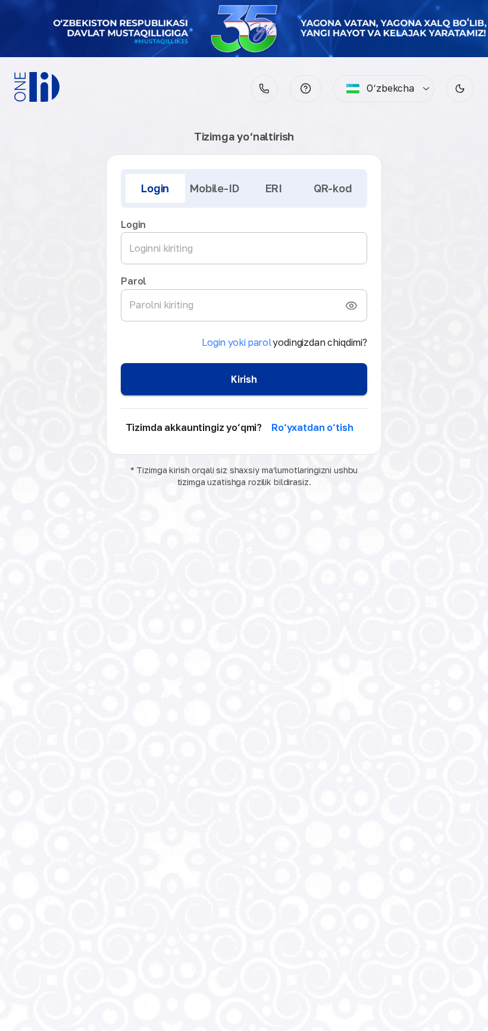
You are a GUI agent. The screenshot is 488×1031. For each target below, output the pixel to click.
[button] (305, 88)
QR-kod (333, 188)
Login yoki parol (236, 342)
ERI (273, 188)
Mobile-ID (214, 188)
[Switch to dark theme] (460, 88)
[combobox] (380, 88)
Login (155, 188)
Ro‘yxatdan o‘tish (312, 427)
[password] (351, 305)
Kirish (244, 379)
